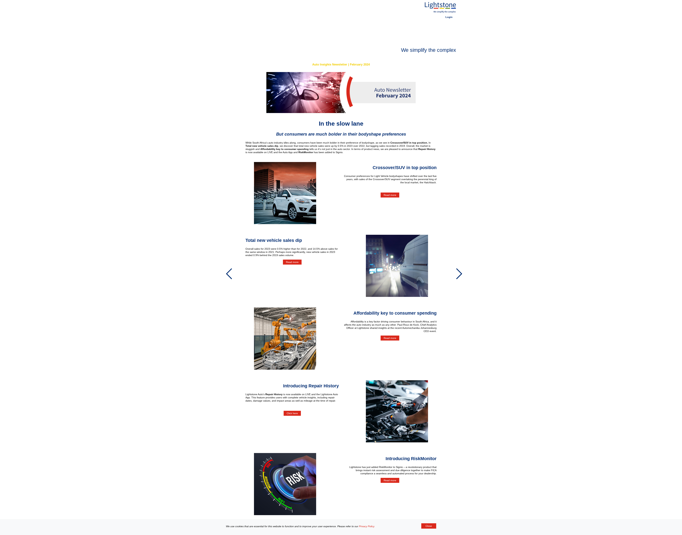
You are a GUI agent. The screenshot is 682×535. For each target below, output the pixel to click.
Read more (390, 195)
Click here (292, 413)
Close (429, 526)
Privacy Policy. (367, 526)
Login (449, 17)
